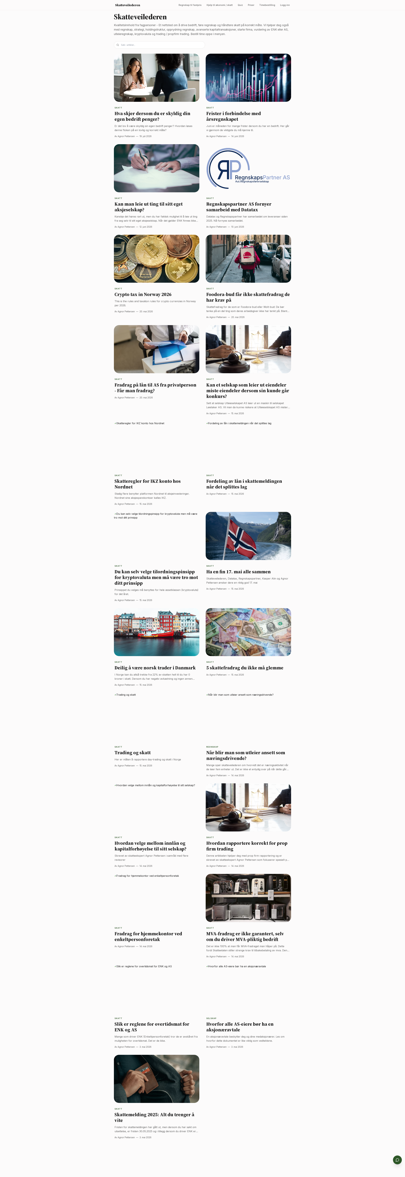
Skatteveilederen (127, 5)
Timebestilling (267, 5)
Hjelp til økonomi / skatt (220, 5)
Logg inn (285, 5)
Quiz (240, 5)
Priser (251, 5)
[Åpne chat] (397, 1159)
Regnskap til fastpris (190, 5)
